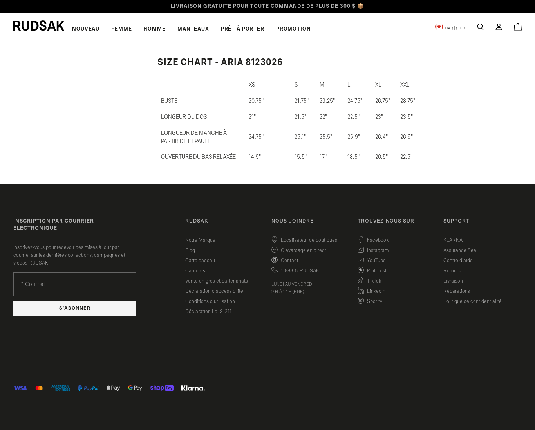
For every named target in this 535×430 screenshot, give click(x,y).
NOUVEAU (85, 29)
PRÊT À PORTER (242, 29)
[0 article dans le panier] (518, 27)
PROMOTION (293, 29)
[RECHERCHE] (480, 27)
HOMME (154, 29)
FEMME (121, 29)
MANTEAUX (193, 29)
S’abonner (74, 308)
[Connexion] (498, 27)
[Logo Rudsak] (38, 25)
